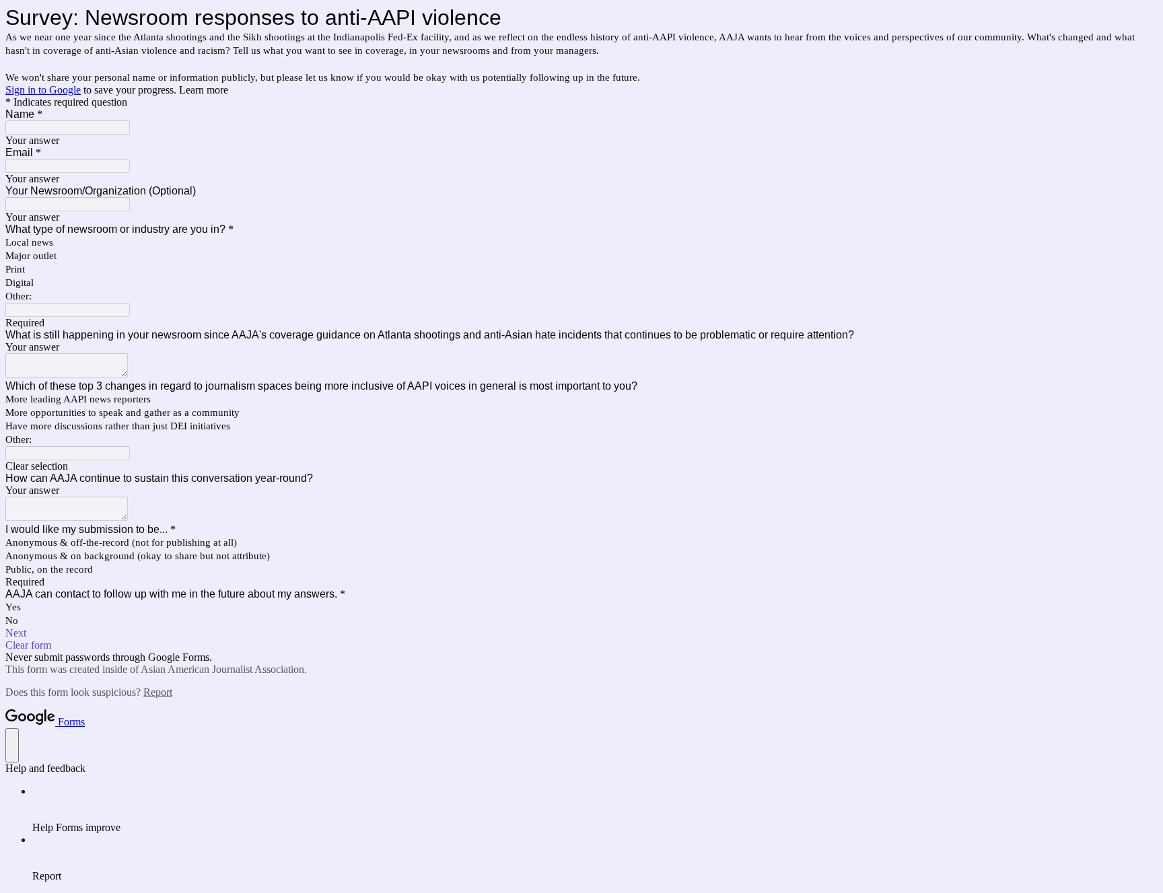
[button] (581, 466)
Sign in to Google (43, 90)
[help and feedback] (12, 745)
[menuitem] (595, 809)
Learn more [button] (203, 90)
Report (157, 692)
